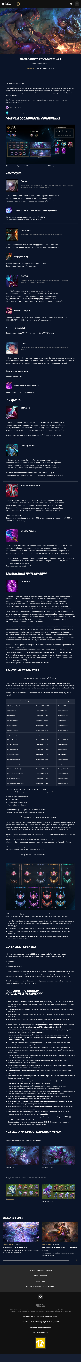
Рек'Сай (24, 276)
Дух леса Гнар (10, 1167)
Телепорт (25, 581)
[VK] (40, 1297)
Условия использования (40, 1327)
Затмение (25, 407)
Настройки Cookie (40, 1332)
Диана (24, 181)
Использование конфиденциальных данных (40, 1322)
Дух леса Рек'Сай (47, 1167)
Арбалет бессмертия (31, 485)
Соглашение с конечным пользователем (40, 1316)
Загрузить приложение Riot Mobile (40, 1287)
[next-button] (76, 1260)
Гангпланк (26, 230)
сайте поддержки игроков (34, 812)
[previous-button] (72, 1260)
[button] (30, 68)
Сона (23, 343)
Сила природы (28, 445)
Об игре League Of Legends (40, 1270)
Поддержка (40, 1281)
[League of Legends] (18, 4)
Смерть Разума (28, 531)
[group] (40, 1239)
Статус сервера (40, 1276)
